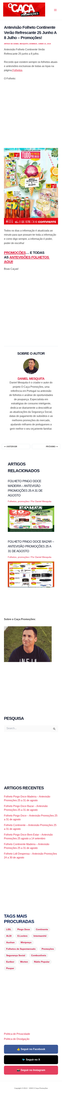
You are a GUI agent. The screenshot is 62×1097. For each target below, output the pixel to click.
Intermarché (40, 936)
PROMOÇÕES (15, 253)
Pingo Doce (23, 929)
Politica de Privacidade (17, 1034)
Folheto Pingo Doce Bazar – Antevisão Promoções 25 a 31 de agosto (31, 546)
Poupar (10, 968)
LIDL (8, 929)
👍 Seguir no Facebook (31, 1049)
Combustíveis (38, 955)
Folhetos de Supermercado (21, 949)
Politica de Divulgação (16, 1039)
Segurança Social (15, 955)
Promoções (48, 949)
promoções (23, 501)
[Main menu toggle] (55, 10)
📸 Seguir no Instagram (31, 1070)
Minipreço (26, 942)
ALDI (8, 936)
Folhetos (17, 70)
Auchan (10, 942)
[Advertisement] (31, 116)
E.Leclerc (22, 936)
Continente (42, 929)
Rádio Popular (41, 961)
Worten (24, 961)
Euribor (10, 961)
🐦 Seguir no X (31, 1059)
